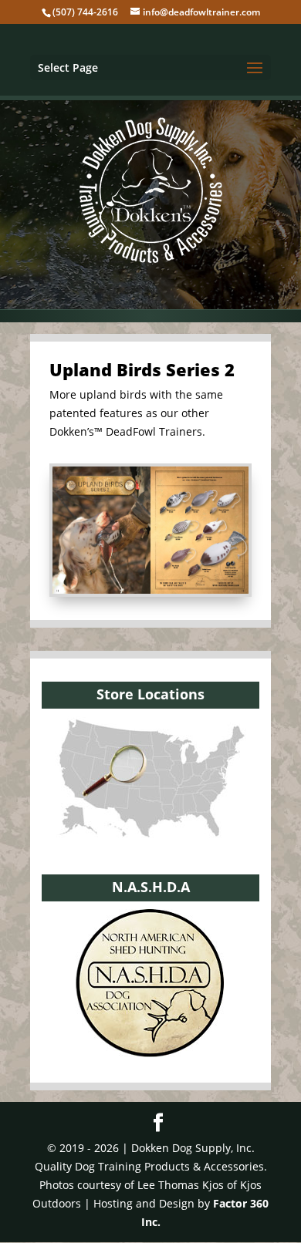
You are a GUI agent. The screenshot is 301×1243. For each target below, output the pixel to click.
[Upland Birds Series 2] (150, 589)
